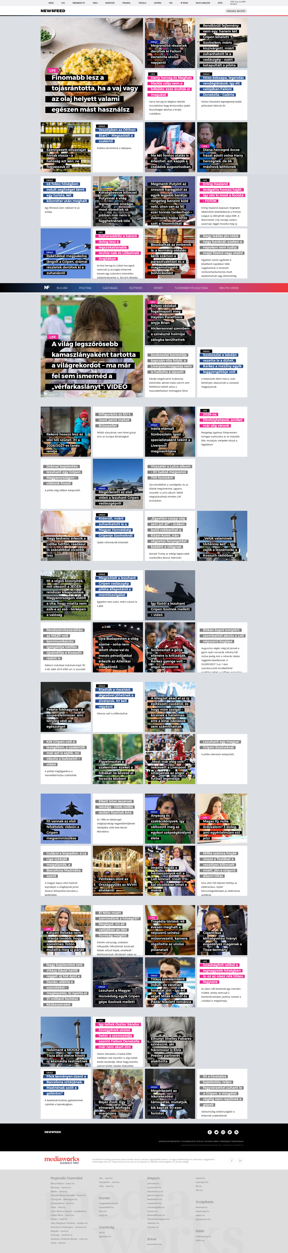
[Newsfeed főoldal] (52, 1132)
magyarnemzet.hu (108, 1203)
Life (63, 3)
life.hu (199, 1186)
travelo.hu (152, 1211)
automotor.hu (154, 1187)
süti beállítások (211, 1141)
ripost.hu (200, 1178)
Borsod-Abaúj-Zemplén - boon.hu (68, 1195)
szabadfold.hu (106, 1207)
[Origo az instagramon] (223, 1132)
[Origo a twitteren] (216, 1132)
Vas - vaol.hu (106, 1178)
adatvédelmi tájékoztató (169, 1141)
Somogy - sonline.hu (61, 1235)
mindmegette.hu (155, 1207)
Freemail (126, 3)
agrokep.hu (105, 1236)
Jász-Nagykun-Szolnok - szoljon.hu (69, 1223)
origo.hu (103, 1215)
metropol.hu (202, 1182)
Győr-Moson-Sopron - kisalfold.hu (68, 1211)
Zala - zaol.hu (106, 1186)
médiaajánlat (238, 1141)
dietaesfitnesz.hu (156, 1215)
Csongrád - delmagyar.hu (64, 1199)
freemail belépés (236, 11)
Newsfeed (109, 3)
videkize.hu (153, 1223)
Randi (185, 3)
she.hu (199, 1190)
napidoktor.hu (154, 1203)
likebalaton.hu (154, 1199)
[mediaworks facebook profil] (231, 1160)
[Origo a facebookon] (210, 1132)
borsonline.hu (154, 1244)
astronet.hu (153, 1183)
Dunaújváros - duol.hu (62, 1203)
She (170, 3)
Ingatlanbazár (203, 3)
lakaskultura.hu (155, 1191)
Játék (220, 3)
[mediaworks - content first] (61, 1160)
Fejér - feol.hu (58, 1207)
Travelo (142, 3)
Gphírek (158, 3)
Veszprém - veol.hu (109, 1182)
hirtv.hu (103, 1211)
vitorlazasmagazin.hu (158, 1219)
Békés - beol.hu (59, 1191)
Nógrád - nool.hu (59, 1231)
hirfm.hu (200, 1240)
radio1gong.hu (203, 1236)
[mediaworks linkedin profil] (240, 1160)
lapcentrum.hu (203, 1219)
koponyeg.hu (202, 1211)
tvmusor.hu (153, 1227)
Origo (51, 3)
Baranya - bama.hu (61, 1187)
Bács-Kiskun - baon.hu (62, 1183)
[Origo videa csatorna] (230, 1132)
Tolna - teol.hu (58, 1243)
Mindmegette (79, 3)
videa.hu (200, 1215)
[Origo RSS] (236, 1132)
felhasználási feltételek (192, 1141)
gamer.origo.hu (155, 1195)
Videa (95, 3)
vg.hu (102, 1232)
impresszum (225, 1141)
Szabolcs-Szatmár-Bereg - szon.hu (69, 1239)
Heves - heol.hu (59, 1219)
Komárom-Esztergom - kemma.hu (68, 1227)
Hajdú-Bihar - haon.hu (62, 1215)
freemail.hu (202, 1207)
